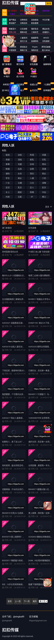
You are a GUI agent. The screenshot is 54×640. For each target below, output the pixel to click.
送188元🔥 (6, 90)
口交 (32, 183)
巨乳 (44, 159)
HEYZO (46, 38)
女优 (20, 173)
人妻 (32, 178)
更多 (47, 207)
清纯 (20, 159)
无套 (20, 197)
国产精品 (12, 20)
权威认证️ (34, 84)
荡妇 (32, 173)
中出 (44, 192)
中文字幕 (46, 20)
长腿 (20, 164)
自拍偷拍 (34, 20)
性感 (32, 155)
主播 (20, 183)
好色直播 (32, 228)
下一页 (27, 601)
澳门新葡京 (7, 228)
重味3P (12, 38)
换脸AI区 (23, 32)
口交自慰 (23, 29)
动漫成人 (46, 32)
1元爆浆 (47, 84)
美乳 (32, 159)
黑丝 (44, 164)
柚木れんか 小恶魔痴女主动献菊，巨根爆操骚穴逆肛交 (25, 275)
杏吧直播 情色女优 (10, 252)
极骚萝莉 (34, 38)
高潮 (44, 169)
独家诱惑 (12, 41)
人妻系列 (23, 38)
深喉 (44, 183)
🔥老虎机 (34, 90)
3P (32, 197)
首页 (10, 601)
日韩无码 (23, 23)
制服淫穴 (12, 29)
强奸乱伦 (34, 29)
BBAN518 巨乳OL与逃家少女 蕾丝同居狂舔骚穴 (22, 513)
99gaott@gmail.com (38, 620)
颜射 (20, 192)
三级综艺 (34, 32)
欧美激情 (34, 23)
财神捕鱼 (47, 90)
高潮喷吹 (34, 41)
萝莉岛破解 (46, 47)
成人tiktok (46, 50)
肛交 (44, 187)
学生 (8, 178)
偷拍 (8, 155)
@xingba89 (7, 620)
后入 (32, 187)
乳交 (20, 187)
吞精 (32, 192)
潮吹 (8, 173)
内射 (8, 197)
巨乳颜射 (46, 41)
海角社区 (34, 50)
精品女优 (46, 29)
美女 (20, 178)
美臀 (8, 164)
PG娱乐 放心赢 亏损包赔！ (39, 252)
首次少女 (23, 41)
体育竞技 (7, 84)
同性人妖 (12, 32)
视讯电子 (20, 90)
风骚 (44, 155)
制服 (8, 169)
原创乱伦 (23, 47)
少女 (8, 183)
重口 (44, 197)
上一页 (18, 601)
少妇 (44, 178)
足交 (8, 187)
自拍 (20, 155)
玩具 (20, 169)
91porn (35, 47)
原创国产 (12, 23)
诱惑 (8, 159)
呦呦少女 (23, 50)
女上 (8, 192)
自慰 (32, 169)
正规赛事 (20, 84)
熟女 (44, 173)
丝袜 (32, 164)
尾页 (35, 601)
